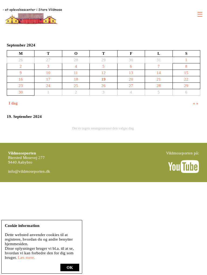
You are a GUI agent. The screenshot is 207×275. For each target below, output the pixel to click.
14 (159, 73)
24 (48, 86)
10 (48, 73)
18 (76, 79)
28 (159, 86)
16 (21, 79)
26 (103, 86)
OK (70, 267)
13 (131, 73)
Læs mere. (26, 257)
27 (131, 86)
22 (186, 79)
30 (21, 92)
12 (103, 73)
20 (131, 79)
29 (186, 86)
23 (21, 86)
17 (48, 79)
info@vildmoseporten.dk (29, 171)
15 (186, 73)
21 (159, 79)
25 (76, 86)
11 (76, 73)
